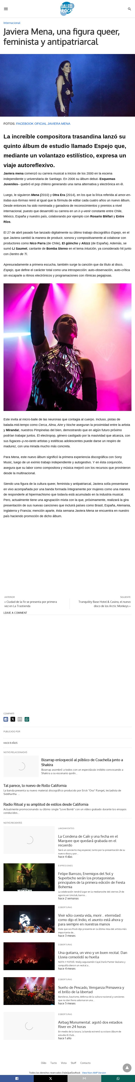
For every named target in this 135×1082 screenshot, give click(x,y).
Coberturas (65, 907)
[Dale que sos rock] (67, 9)
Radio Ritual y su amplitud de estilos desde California (46, 804)
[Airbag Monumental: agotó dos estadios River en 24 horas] (29, 1026)
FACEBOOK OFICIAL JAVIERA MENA (43, 123)
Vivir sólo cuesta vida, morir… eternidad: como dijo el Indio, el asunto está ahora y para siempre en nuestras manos (90, 919)
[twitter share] (13, 719)
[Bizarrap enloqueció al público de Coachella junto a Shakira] (21, 766)
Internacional (12, 23)
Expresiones (65, 866)
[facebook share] (6, 719)
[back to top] (127, 1068)
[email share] (20, 719)
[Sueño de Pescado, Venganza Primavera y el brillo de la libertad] (29, 991)
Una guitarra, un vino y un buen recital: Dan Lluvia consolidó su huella (92, 954)
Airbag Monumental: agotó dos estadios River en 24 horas (90, 1024)
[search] (129, 9)
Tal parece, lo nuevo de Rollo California (35, 785)
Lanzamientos (66, 828)
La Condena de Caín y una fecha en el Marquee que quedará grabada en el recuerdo (88, 840)
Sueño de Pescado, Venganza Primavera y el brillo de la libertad (91, 989)
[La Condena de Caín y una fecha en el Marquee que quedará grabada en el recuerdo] (29, 840)
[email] (84, 1078)
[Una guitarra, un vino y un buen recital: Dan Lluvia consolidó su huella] (29, 956)
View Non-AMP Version (94, 1072)
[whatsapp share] (27, 719)
